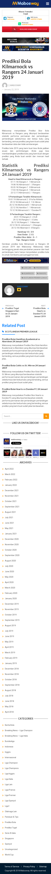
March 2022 (10, 474)
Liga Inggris (10, 774)
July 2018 (9, 696)
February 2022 (11, 480)
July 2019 (9, 631)
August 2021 (10, 512)
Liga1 (7, 806)
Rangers (42, 273)
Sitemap (43, 866)
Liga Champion (11, 763)
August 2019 (10, 625)
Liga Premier (10, 795)
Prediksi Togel (11, 828)
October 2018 (11, 679)
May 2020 (9, 577)
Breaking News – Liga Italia (16, 736)
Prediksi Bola (41, 268)
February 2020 (11, 593)
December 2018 (12, 669)
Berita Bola (9, 725)
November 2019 (12, 609)
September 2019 (12, 620)
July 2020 (9, 566)
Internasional (10, 757)
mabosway (19, 439)
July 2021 (9, 517)
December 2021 (12, 490)
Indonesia (9, 747)
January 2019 (11, 663)
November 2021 (12, 496)
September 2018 (12, 685)
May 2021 (9, 528)
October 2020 (11, 550)
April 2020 (9, 582)
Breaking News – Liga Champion (19, 730)
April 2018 (9, 712)
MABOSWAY (15, 85)
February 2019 (11, 658)
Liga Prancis (10, 790)
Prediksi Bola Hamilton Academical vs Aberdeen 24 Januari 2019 (21, 340)
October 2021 (11, 501)
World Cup (9, 855)
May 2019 (9, 642)
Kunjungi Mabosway (28, 29)
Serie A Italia (10, 833)
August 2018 (10, 690)
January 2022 (11, 485)
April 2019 (9, 647)
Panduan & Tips (11, 817)
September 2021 (12, 507)
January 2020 (11, 598)
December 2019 (12, 604)
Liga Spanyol (10, 801)
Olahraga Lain (11, 811)
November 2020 (12, 544)
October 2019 (11, 615)
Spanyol (8, 844)
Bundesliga (9, 741)
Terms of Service (11, 866)
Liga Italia (9, 779)
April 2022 (9, 469)
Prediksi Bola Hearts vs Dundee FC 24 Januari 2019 (25, 390)
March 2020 (10, 588)
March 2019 (10, 652)
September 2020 (12, 555)
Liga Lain (27, 268)
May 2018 (9, 706)
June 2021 (9, 523)
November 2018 (12, 674)
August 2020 (10, 561)
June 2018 (9, 701)
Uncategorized (11, 849)
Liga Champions (12, 768)
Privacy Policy (29, 866)
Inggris (8, 752)
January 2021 (11, 534)
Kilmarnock (29, 273)
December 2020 (12, 539)
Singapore (9, 838)
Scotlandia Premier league (35, 278)
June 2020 (9, 571)
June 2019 (9, 636)
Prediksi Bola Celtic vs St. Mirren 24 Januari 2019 (23, 366)
